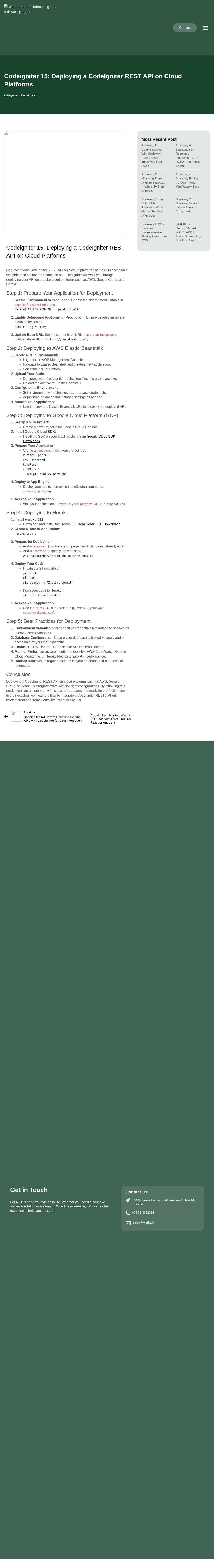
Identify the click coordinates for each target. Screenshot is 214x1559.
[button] (205, 27)
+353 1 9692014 (143, 1212)
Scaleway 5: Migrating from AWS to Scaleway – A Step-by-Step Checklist (153, 182)
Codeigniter (28, 95)
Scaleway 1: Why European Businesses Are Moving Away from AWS (154, 232)
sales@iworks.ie (143, 1222)
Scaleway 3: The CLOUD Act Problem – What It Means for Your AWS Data (153, 207)
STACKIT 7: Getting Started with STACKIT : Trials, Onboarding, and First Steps (188, 232)
